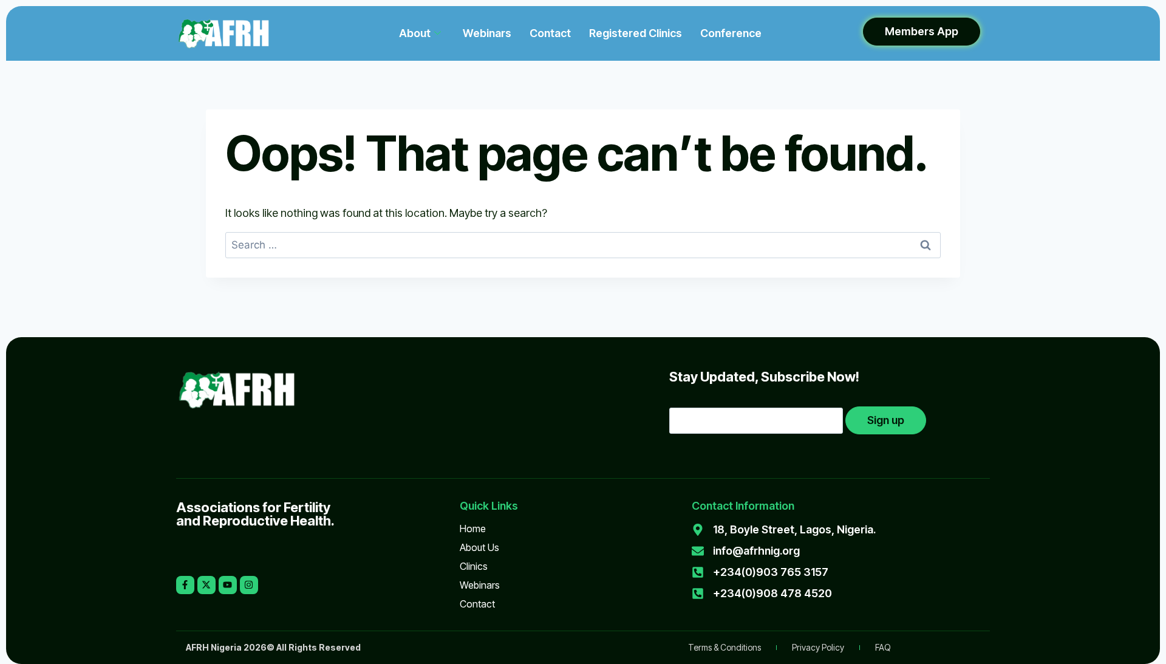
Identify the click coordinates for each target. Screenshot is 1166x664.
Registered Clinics (635, 33)
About (415, 33)
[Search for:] (583, 244)
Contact (550, 33)
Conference (731, 33)
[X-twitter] (206, 585)
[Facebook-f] (185, 585)
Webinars (487, 33)
